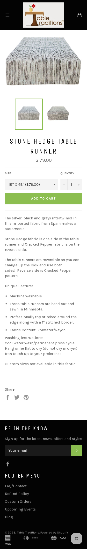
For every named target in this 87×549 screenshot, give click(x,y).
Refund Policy (17, 493)
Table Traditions (28, 532)
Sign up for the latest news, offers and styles (43, 438)
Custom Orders (18, 501)
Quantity (67, 173)
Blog (9, 517)
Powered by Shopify (54, 532)
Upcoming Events (20, 509)
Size (8, 173)
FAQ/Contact (16, 486)
